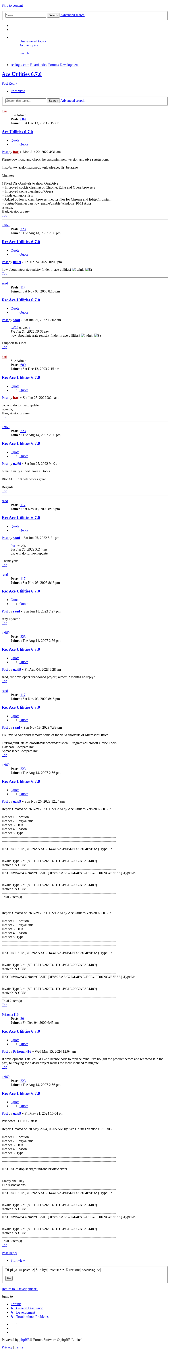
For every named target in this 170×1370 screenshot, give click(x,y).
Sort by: (42, 1270)
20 (22, 1018)
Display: (11, 1270)
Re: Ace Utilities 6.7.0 (21, 241)
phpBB (24, 1340)
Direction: (73, 1270)
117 (22, 287)
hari (4, 111)
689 (23, 119)
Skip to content (12, 5)
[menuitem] (32, 41)
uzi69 (6, 225)
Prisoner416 (10, 1014)
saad (5, 283)
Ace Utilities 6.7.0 (22, 74)
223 (23, 229)
